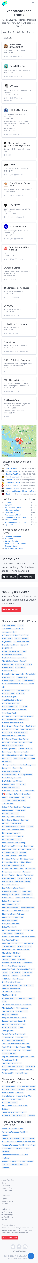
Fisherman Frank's (21, 752)
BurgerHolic (30, 674)
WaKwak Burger (22, 1073)
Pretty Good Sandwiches (25, 898)
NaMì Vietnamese (8, 878)
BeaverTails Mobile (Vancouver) (14, 651)
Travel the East (21, 1037)
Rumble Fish (28, 930)
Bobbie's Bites (7, 664)
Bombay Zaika (7, 668)
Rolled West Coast (9, 927)
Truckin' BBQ (25, 1047)
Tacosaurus (25, 976)
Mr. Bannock (7, 872)
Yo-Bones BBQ (7, 1073)
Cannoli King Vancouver (11, 681)
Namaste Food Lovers (25, 875)
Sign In (4, 1199)
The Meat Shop (8, 1011)
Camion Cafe (22, 677)
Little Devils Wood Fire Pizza (13, 830)
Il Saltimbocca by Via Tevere (15, 517)
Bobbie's (23, 661)
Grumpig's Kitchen (12, 546)
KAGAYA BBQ (21, 810)
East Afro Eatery (20, 732)
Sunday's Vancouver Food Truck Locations (18, 1138)
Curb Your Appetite (9, 719)
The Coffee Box (8, 1008)
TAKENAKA (6, 979)
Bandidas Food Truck (10, 645)
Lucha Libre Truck (9, 849)
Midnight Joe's (25, 862)
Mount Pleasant (17, 1099)
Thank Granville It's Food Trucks (14, 1112)
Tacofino (8, 503)
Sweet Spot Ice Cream (25, 969)
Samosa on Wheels (28, 937)
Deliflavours (23, 719)
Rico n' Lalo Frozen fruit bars (13, 914)
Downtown (31, 1090)
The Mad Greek (22, 1008)
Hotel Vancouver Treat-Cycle (13, 1040)
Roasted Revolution (12, 483)
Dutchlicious (7, 732)
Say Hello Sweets (8, 946)
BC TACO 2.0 (7, 648)
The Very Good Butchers (11, 1063)
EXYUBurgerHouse (9, 749)
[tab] (4, 32)
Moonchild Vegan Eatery (11, 778)
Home (4, 1183)
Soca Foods (26, 891)
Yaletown (31, 1115)
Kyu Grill (5, 823)
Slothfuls (16, 953)
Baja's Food (6, 642)
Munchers (26, 872)
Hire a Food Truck (11, 609)
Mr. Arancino (30, 869)
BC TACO (24, 645)
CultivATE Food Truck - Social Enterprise (17, 716)
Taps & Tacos (18, 979)
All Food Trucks (7, 1217)
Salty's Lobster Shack (13, 515)
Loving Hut (28, 846)
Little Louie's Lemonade (11, 833)
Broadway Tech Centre (26, 1086)
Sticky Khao (27, 963)
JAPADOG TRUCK (18, 801)
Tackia (4, 972)
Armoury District (8, 1086)
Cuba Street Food (12, 477)
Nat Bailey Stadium (9, 1103)
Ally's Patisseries (8, 625)
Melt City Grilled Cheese (11, 982)
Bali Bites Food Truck (21, 642)
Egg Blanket (23, 739)
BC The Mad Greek (9, 1028)
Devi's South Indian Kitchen (15, 544)
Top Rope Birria (8, 1031)
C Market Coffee (8, 677)
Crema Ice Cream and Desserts (14, 710)
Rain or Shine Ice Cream (11, 901)
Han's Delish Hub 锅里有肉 (12, 781)
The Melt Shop (21, 1011)
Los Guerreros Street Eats (12, 846)
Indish (4, 797)
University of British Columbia (13, 1115)
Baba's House (7, 638)
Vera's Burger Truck (9, 1060)
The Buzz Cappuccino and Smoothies (16, 1005)
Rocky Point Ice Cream (10, 924)
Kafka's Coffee (7, 810)
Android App (28, 577)
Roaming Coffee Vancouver (12, 917)
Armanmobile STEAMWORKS (12, 629)
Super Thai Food (11, 520)
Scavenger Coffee (24, 946)
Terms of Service (8, 1188)
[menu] (33, 3)
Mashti (13, 856)
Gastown (19, 1093)
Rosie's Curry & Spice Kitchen (13, 888)
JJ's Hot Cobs (7, 804)
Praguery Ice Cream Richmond (13, 1024)
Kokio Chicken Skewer (10, 820)
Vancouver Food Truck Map (12, 1129)
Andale (20, 625)
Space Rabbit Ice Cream (14, 548)
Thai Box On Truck (9, 995)
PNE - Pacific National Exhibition (14, 1106)
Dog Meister (30, 726)
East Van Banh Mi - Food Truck (13, 736)
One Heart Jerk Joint (10, 885)
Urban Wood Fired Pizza (11, 1050)
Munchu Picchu (8, 875)
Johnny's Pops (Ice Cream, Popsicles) (16, 807)
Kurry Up (24, 820)
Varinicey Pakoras (12, 488)
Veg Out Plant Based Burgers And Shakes (18, 1057)
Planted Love (27, 895)
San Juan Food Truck (10, 940)
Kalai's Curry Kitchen (10, 814)
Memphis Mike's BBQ (10, 862)
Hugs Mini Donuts (27, 791)
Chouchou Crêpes (9, 697)
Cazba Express (28, 681)
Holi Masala (21, 784)
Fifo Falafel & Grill (25, 749)
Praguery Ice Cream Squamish (13, 1021)
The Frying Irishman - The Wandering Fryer (18, 765)
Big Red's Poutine (9, 658)
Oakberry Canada (11, 541)
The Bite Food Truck (10, 661)
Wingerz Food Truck (9, 1070)
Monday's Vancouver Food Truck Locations (18, 1142)
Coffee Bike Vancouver (10, 703)
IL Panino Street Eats (13, 536)
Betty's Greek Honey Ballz (12, 655)
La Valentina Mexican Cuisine (13, 826)
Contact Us (6, 1185)
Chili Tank (20, 694)
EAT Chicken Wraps (9, 739)
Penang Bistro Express (10, 895)
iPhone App (11, 577)
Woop (22, 1070)
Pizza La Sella (16, 823)
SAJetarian (19, 933)
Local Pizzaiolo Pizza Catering (13, 843)
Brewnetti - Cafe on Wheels (13, 674)
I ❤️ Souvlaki (7, 794)
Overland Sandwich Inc (11, 891)
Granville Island (8, 1096)
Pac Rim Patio (7, 882)
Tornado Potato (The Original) (13, 1034)
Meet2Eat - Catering (10, 859)
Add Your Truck (7, 1201)
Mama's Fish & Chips (10, 852)
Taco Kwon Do (15, 972)
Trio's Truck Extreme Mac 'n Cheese (15, 1044)
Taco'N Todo (27, 972)
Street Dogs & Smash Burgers (13, 966)
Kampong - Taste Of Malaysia (13, 817)
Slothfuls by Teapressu (11, 989)
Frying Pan (9, 525)
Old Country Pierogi (12, 485)
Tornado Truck (7, 1037)
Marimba (5, 856)
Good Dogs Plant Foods (11, 771)
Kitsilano (5, 1099)
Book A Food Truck (10, 1237)
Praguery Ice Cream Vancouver (14, 1018)
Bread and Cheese (9, 671)
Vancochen (9, 539)
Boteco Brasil (10, 468)
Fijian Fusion (7, 752)
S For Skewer (7, 933)
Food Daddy (6, 758)
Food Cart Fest (8, 1093)
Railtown (5, 1109)
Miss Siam (9, 494)
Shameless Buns (8, 950)
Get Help (5, 1204)
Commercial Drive (18, 1090)
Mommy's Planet (18, 865)
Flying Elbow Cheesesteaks (12, 755)
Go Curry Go (17, 768)
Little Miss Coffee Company (12, 836)
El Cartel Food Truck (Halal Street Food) (17, 742)
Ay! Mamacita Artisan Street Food (15, 635)
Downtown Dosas (27, 729)
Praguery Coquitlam (10, 1015)
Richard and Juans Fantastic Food (15, 911)
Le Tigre (30, 826)
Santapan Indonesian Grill (12, 943)
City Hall (5, 1090)
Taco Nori (5, 976)
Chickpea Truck (11, 471)
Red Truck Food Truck (10, 904)
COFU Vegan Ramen (9, 706)
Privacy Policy (7, 1190)
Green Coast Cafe (9, 775)
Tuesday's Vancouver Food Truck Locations (18, 1145)
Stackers (21, 959)
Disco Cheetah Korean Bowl (15, 522)
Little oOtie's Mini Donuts (11, 839)
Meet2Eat (22, 856)
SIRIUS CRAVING (23, 950)
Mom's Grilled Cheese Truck (12, 869)
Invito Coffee (14, 797)
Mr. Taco (17, 872)
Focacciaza (29, 755)
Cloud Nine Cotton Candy (12, 700)
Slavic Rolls (6, 953)
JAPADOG (8, 505)
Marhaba (23, 852)
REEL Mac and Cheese (13, 508)
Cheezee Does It (8, 690)
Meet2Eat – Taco (26, 859)
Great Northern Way (24, 1096)
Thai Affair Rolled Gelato (11, 992)
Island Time (26, 797)
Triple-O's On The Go (10, 1047)
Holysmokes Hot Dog (10, 791)
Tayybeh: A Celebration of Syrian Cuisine (17, 985)
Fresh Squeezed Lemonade (24, 758)
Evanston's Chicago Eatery (12, 745)
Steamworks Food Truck (11, 963)
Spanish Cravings (9, 959)
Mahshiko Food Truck (13, 474)
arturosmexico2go (12, 510)
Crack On (8, 480)
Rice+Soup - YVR (27, 908)
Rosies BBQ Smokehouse (11, 930)
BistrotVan (22, 658)
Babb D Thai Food (21, 638)
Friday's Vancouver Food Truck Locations (17, 1161)
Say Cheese (28, 943)
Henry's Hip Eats (8, 784)
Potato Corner (7, 898)
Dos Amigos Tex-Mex (10, 729)
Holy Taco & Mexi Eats (10, 788)
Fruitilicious (6, 762)
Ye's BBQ (29, 1070)
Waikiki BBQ (30, 1066)
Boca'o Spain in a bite (23, 664)
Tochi (21, 1028)
